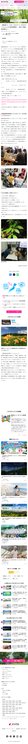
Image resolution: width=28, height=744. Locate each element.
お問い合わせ (23, 728)
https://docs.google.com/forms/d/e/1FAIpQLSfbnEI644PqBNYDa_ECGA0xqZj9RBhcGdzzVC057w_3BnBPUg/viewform (14, 102)
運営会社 (14, 730)
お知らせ (4, 692)
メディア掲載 (5, 694)
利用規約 (4, 728)
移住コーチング (5, 678)
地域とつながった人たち (7, 676)
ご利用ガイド (5, 683)
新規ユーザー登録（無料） (14, 661)
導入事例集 (4, 685)
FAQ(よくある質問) (6, 690)
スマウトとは (5, 669)
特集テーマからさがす (6, 674)
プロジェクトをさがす (6, 671)
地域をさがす (5, 673)
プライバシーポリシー (10, 728)
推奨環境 (18, 728)
